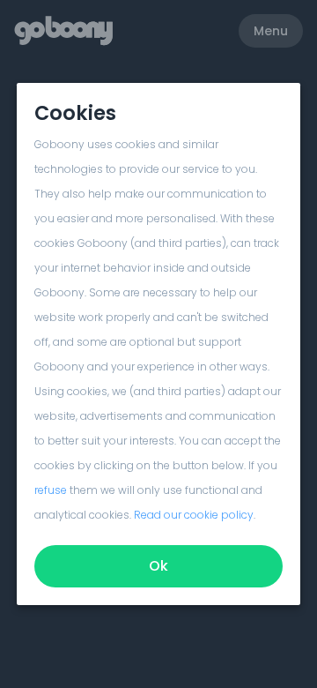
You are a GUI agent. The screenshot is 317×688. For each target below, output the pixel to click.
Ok (158, 566)
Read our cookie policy (194, 514)
